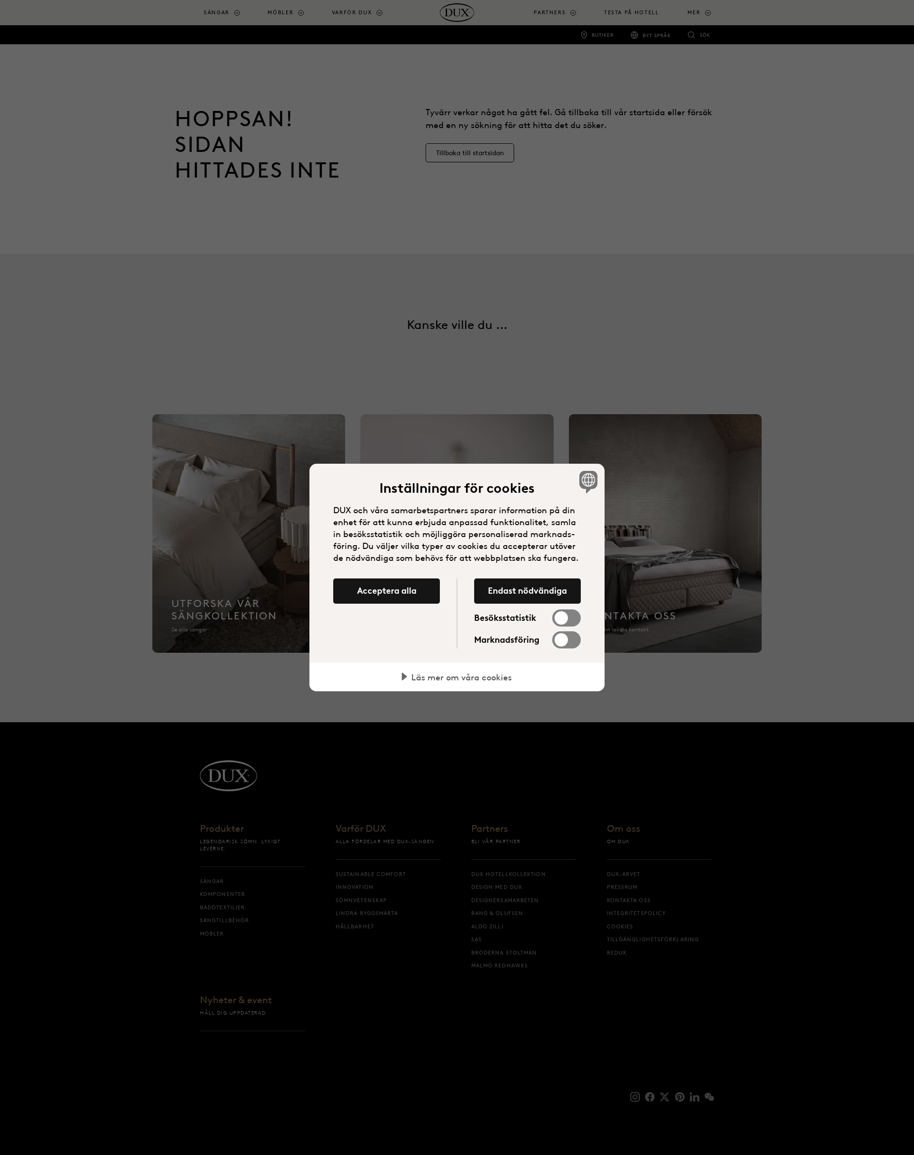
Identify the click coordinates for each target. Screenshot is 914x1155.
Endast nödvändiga (527, 591)
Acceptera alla (387, 591)
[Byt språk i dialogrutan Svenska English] (587, 481)
